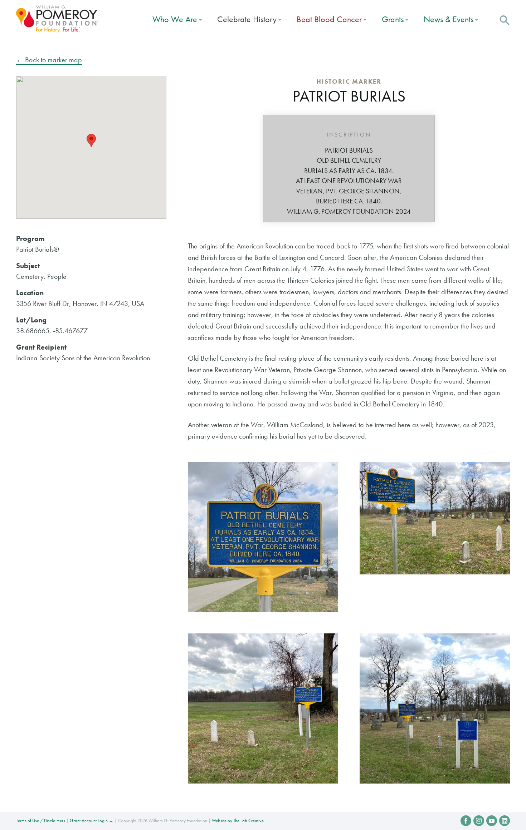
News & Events (448, 19)
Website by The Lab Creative (238, 820)
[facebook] (466, 820)
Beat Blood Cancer (329, 19)
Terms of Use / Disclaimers (40, 820)
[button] (504, 19)
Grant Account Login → (91, 820)
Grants (393, 19)
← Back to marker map (49, 59)
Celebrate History (247, 19)
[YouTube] (491, 820)
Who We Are (174, 19)
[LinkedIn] (504, 820)
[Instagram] (478, 820)
